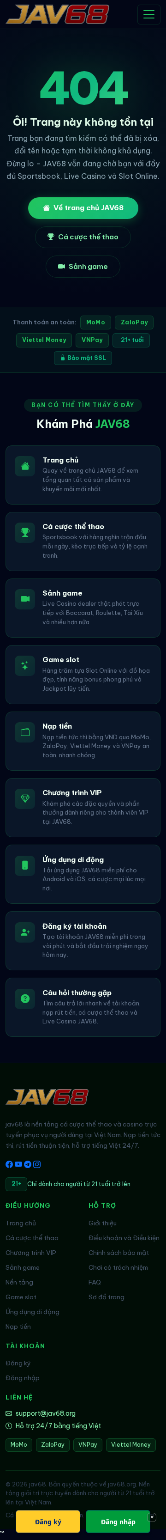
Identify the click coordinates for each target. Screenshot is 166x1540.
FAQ (95, 1282)
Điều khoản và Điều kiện (124, 1238)
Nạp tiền (18, 1326)
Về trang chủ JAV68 (88, 207)
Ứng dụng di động (32, 1312)
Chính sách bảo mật (119, 1252)
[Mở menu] (148, 14)
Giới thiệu (103, 1223)
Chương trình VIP (31, 1252)
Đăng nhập (23, 1378)
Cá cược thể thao (88, 236)
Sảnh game (88, 266)
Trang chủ (21, 1223)
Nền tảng (19, 1282)
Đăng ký (18, 1363)
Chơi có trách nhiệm (118, 1267)
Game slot (21, 1297)
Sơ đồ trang (107, 1297)
